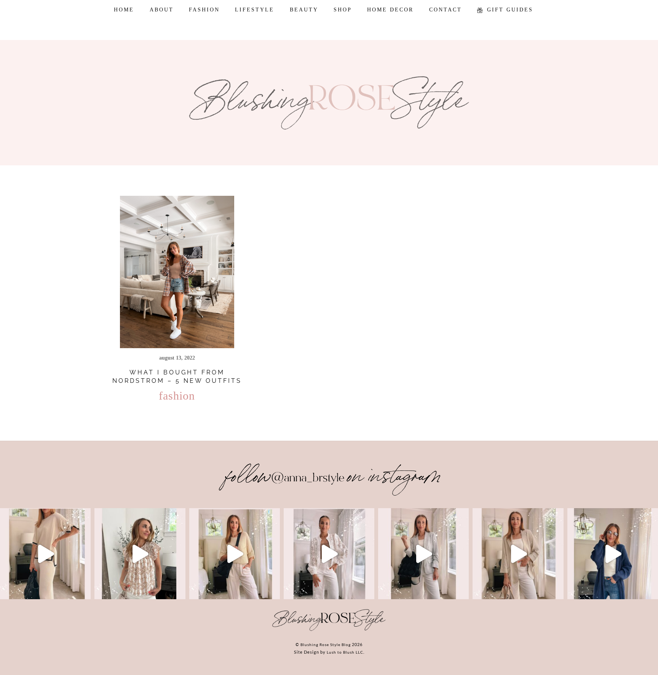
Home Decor (390, 10)
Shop (343, 10)
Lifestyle (254, 10)
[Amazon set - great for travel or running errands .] (45, 553)
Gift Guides (508, 10)
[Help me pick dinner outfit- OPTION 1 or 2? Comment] (329, 553)
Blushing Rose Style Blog (325, 644)
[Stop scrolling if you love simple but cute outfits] (423, 553)
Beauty (304, 10)
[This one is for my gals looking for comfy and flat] (612, 553)
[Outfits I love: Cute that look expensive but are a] (234, 553)
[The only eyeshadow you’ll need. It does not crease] (139, 553)
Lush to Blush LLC (345, 652)
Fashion (204, 10)
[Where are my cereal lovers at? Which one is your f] (518, 553)
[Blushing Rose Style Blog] (329, 630)
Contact (445, 10)
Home (124, 10)
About (162, 10)
